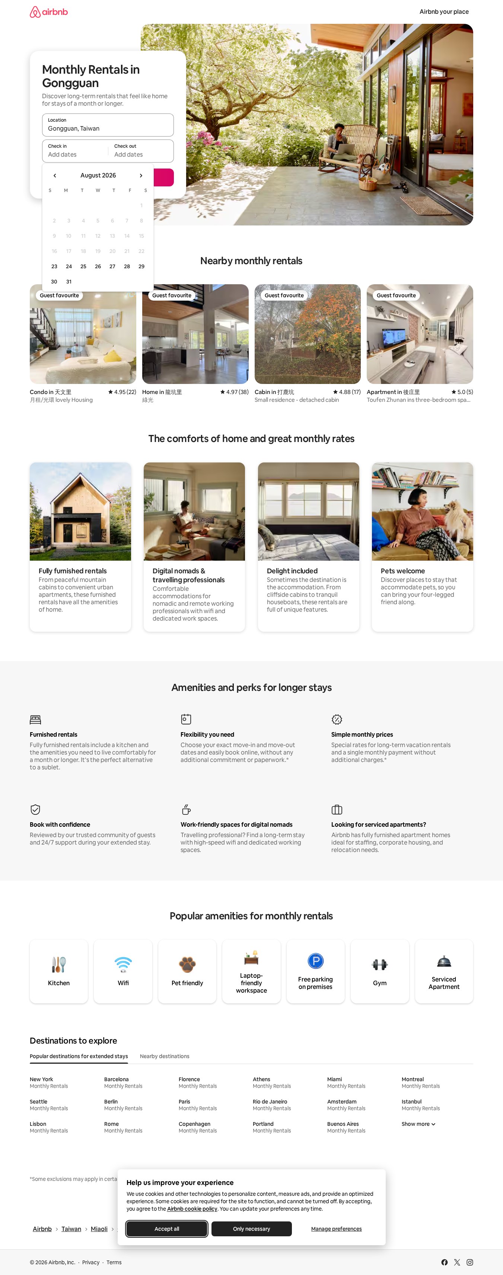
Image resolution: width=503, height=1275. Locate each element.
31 (68, 281)
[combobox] (108, 128)
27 (112, 266)
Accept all (167, 1229)
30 (54, 281)
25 (83, 266)
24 (69, 266)
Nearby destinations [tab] (165, 1056)
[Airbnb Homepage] (49, 11)
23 (54, 266)
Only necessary (251, 1229)
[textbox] (75, 154)
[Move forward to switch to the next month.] (141, 175)
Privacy (90, 1262)
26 (98, 266)
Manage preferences (336, 1229)
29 (141, 266)
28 (127, 266)
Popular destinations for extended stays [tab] (79, 1056)
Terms (114, 1262)
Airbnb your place (444, 12)
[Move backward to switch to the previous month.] (55, 175)
